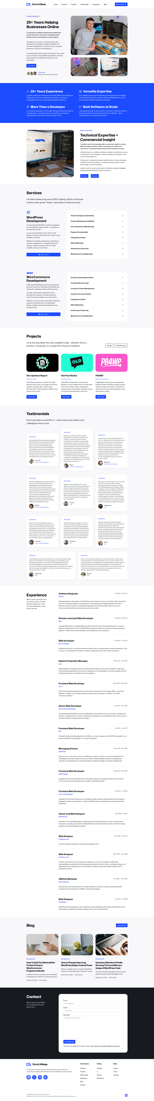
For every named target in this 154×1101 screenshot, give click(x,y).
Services (84, 176)
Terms (115, 1071)
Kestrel (122, 168)
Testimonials (84, 1075)
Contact (82, 1085)
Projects (94, 176)
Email (65, 1000)
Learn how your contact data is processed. (105, 1046)
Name (65, 1008)
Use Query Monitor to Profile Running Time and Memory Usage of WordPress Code (109, 965)
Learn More (31, 66)
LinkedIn (99, 1068)
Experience (83, 1078)
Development (30, 959)
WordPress (100, 1078)
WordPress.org (121, 345)
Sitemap (116, 1075)
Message (66, 1015)
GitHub (109, 345)
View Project (32, 397)
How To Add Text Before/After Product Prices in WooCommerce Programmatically (40, 966)
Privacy (115, 1068)
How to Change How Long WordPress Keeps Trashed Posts (76, 964)
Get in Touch (45, 255)
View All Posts (121, 925)
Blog (81, 1081)
